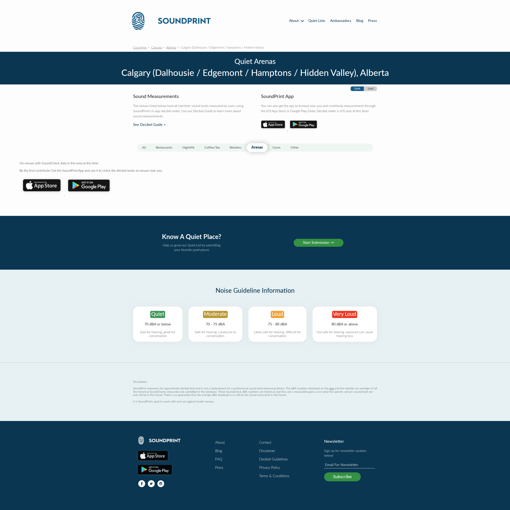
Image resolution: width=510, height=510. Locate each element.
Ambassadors (340, 21)
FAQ (218, 459)
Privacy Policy (269, 468)
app (331, 388)
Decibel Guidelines (273, 459)
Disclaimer (267, 451)
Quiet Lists (316, 21)
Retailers (236, 147)
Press (372, 21)
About (294, 21)
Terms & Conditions (274, 476)
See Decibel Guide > (149, 125)
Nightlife (188, 147)
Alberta (171, 47)
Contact (265, 442)
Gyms (276, 147)
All (144, 147)
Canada (156, 47)
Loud (370, 88)
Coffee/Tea (212, 147)
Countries (140, 47)
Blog (359, 21)
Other (294, 147)
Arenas (257, 147)
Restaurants (164, 147)
